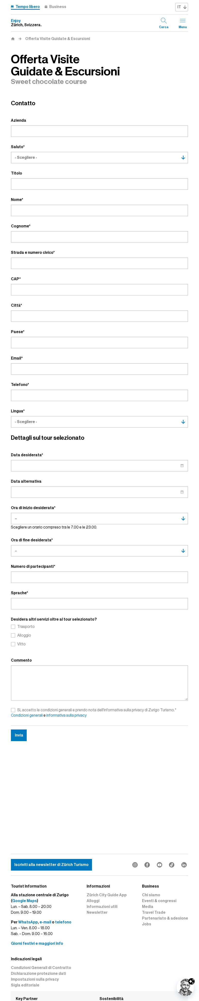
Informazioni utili (102, 907)
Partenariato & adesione (165, 918)
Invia (19, 735)
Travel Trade (154, 912)
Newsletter (97, 912)
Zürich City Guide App (107, 895)
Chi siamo (151, 895)
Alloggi (93, 901)
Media (147, 907)
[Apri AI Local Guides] (185, 987)
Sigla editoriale (25, 985)
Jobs (146, 924)
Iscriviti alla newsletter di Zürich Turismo (51, 865)
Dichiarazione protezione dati (38, 974)
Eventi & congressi (159, 901)
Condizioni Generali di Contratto (41, 968)
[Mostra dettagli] (191, 981)
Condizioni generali (27, 715)
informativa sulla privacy (66, 715)
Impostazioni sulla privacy (35, 979)
